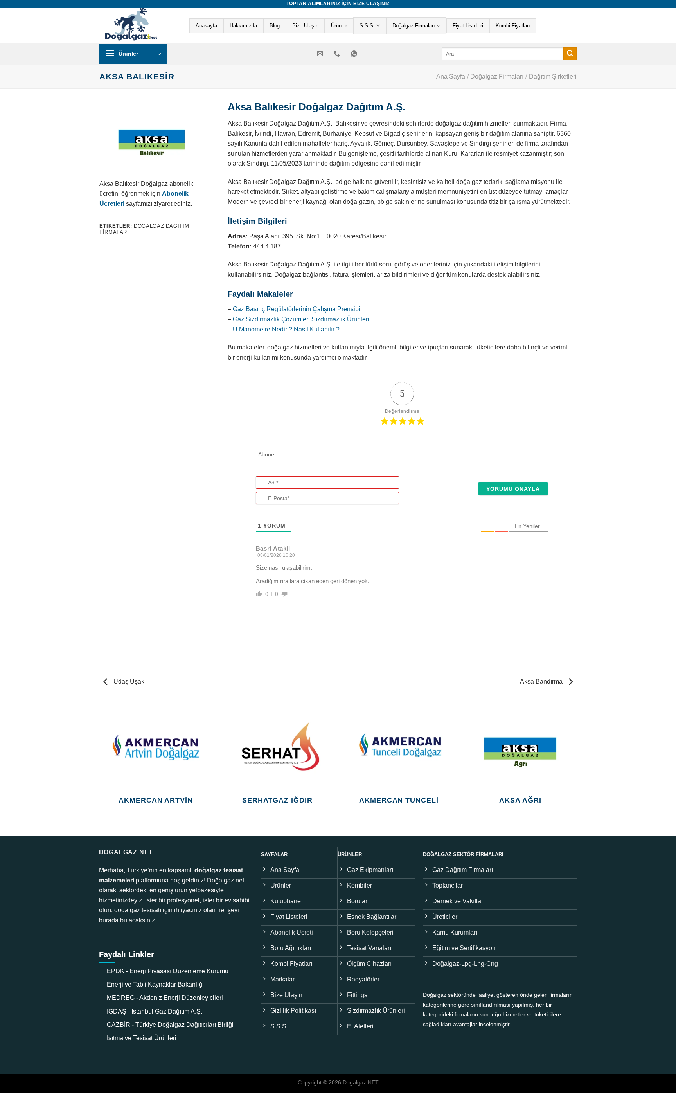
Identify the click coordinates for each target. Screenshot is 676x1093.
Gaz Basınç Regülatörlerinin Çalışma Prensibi (296, 309)
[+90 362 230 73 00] (338, 53)
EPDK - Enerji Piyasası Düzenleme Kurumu (167, 971)
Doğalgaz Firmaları (413, 26)
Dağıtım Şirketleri (553, 76)
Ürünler (339, 26)
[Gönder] (570, 54)
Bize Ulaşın (305, 26)
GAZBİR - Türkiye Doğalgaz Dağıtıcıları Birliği (170, 1024)
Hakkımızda (243, 26)
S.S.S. (367, 26)
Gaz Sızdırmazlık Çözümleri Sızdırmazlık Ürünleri (301, 319)
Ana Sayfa (450, 76)
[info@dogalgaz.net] (321, 53)
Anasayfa (206, 26)
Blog (275, 26)
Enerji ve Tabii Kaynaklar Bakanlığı (155, 984)
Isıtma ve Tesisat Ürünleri (141, 1038)
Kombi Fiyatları (513, 26)
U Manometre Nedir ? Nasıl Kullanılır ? (286, 329)
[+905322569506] (355, 53)
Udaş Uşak (128, 681)
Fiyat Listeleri (468, 26)
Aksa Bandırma (542, 681)
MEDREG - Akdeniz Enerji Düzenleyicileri (165, 997)
